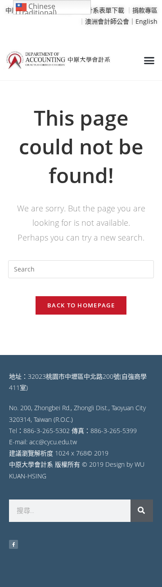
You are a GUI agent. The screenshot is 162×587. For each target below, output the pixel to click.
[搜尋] (141, 510)
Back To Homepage (81, 305)
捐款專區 (145, 10)
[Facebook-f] (13, 544)
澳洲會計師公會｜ (110, 21)
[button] (149, 60)
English (146, 21)
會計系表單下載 (102, 10)
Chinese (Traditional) (36, 7)
